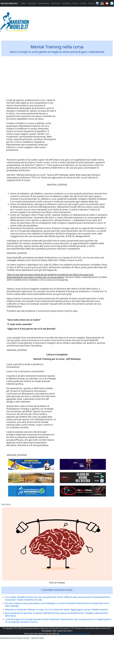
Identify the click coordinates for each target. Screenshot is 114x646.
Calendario (32, 3)
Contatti (82, 3)
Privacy (91, 3)
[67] (31, 477)
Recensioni (55, 3)
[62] (82, 464)
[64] (82, 477)
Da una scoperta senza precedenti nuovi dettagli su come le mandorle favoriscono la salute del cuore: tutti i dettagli (57, 604)
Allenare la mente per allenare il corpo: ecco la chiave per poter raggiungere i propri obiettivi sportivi (56, 609)
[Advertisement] (71, 22)
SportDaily (77, 633)
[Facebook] (97, 3)
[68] (82, 491)
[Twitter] (111, 3)
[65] (31, 491)
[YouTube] (107, 3)
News (23, 3)
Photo (75, 3)
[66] (31, 464)
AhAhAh (86, 633)
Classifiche (66, 3)
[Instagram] (102, 3)
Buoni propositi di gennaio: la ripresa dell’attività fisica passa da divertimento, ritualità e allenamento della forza (56, 614)
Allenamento (44, 3)
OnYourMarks (66, 633)
